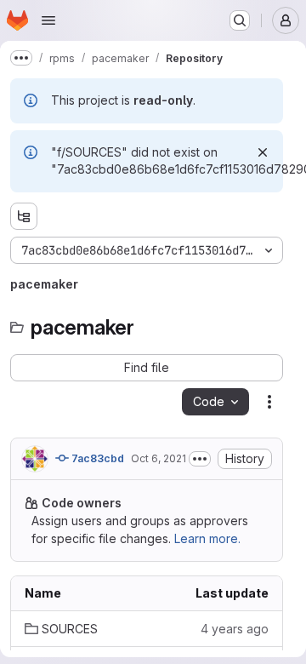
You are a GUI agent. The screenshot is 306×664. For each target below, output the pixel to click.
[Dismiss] (262, 152)
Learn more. (207, 538)
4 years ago (235, 628)
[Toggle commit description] (200, 459)
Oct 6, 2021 (158, 458)
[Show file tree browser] (23, 216)
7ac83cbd (96, 458)
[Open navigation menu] (48, 20)
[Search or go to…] (240, 20)
